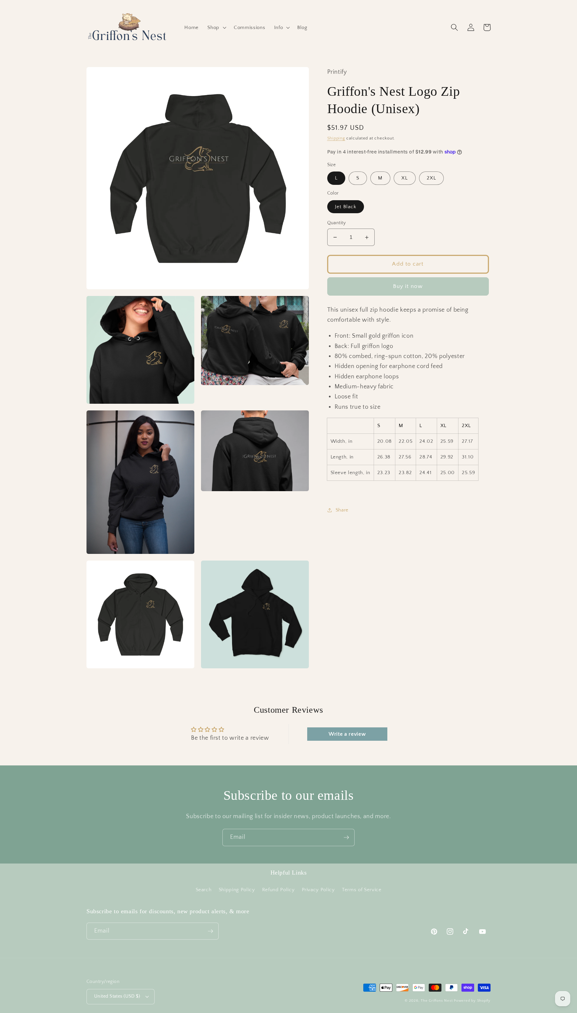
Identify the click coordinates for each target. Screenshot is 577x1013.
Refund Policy (278, 890)
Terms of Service (362, 890)
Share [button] (342, 510)
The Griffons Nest (436, 1001)
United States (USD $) (117, 996)
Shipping (336, 138)
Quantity (336, 223)
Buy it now (408, 286)
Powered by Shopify (472, 1001)
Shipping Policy (237, 890)
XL (404, 178)
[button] (216, 27)
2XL (431, 178)
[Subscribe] (346, 837)
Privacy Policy (318, 890)
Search (204, 890)
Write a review (347, 734)
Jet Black (346, 207)
